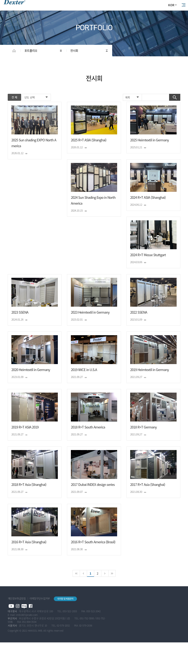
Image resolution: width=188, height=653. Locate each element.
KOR (171, 5)
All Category (183, 5)
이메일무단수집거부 (40, 598)
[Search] (174, 97)
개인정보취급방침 (17, 598)
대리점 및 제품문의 (65, 598)
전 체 (14, 97)
